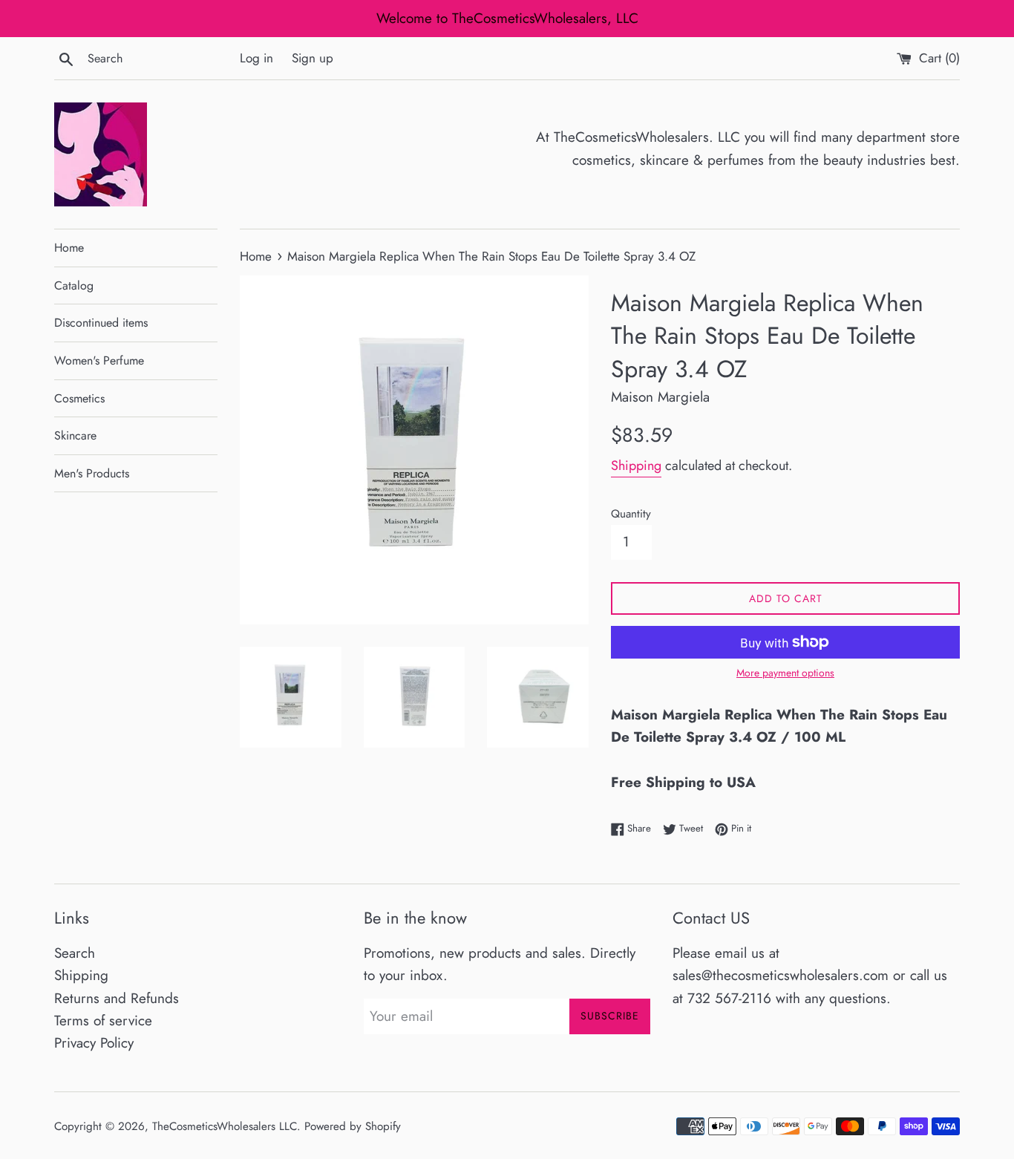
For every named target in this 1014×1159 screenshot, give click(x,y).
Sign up (312, 58)
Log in (256, 58)
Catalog (74, 285)
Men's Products (91, 473)
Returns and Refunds (116, 998)
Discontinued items (101, 322)
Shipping (636, 465)
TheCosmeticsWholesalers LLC (224, 1126)
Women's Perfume (99, 360)
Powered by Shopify (352, 1126)
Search (74, 953)
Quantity (631, 514)
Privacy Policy (94, 1043)
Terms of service (103, 1021)
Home (69, 247)
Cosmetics (79, 398)
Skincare (75, 435)
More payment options (785, 672)
